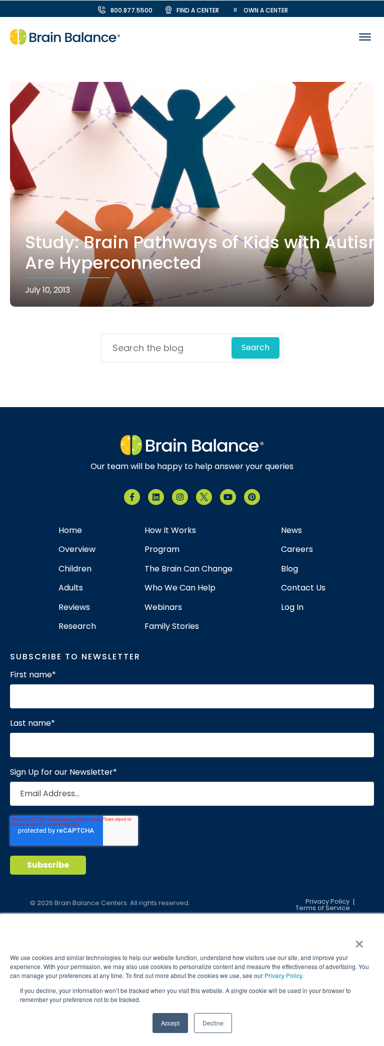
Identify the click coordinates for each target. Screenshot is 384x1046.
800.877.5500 (131, 10)
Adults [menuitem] (70, 587)
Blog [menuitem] (289, 568)
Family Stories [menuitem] (171, 626)
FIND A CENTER (197, 10)
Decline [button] (213, 1023)
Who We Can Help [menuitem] (180, 587)
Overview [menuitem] (77, 549)
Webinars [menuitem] (163, 607)
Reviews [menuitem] (74, 607)
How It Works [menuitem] (170, 530)
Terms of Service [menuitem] (323, 908)
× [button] (359, 940)
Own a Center (266, 10)
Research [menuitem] (77, 626)
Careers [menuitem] (297, 549)
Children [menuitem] (75, 568)
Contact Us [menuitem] (303, 587)
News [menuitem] (291, 530)
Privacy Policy (283, 975)
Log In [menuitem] (292, 607)
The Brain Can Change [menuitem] (188, 568)
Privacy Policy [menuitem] (328, 902)
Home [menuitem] (70, 530)
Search (256, 347)
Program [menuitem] (162, 549)
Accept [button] (170, 1023)
